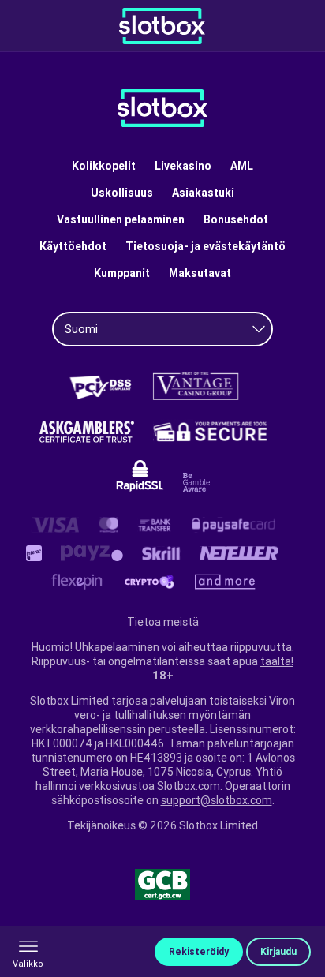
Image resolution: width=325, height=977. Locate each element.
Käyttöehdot (72, 246)
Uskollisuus (122, 192)
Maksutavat (200, 273)
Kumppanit (122, 273)
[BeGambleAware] (196, 482)
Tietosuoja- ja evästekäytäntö (205, 246)
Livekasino (183, 166)
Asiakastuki (203, 192)
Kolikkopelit (104, 166)
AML (241, 166)
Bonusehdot (236, 219)
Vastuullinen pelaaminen (121, 219)
